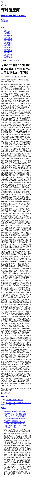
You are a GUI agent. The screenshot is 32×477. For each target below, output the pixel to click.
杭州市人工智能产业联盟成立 (14, 400)
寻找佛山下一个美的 (10, 427)
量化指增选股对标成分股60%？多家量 (15, 425)
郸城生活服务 (8, 32)
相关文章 (4, 396)
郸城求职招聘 (8, 44)
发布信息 (3, 19)
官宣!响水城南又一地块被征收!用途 (14, 418)
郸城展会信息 (8, 49)
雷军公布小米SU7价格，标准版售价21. (15, 413)
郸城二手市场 (8, 40)
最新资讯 (16, 61)
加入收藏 (3, 5)
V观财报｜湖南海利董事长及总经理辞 (15, 415)
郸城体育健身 (8, 54)
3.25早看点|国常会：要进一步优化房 (14, 423)
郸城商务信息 (8, 39)
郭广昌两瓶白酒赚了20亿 (11, 420)
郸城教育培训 (8, 42)
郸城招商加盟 (8, 45)
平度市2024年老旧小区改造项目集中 (14, 416)
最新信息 (4, 408)
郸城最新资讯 (8, 56)
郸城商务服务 (8, 33)
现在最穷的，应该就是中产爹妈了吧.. (15, 411)
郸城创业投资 (8, 47)
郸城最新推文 (8, 57)
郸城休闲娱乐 (8, 52)
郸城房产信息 (8, 37)
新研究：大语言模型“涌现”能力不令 (14, 422)
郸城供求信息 (8, 35)
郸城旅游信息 (8, 51)
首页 (2, 2)
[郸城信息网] (11, 12)
